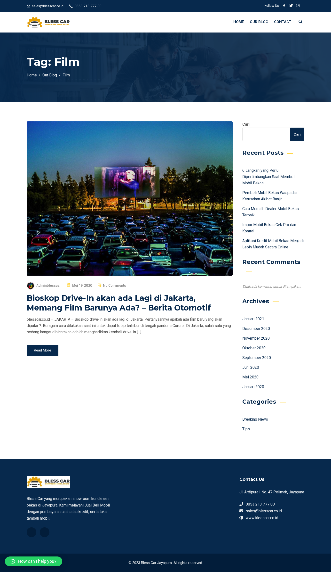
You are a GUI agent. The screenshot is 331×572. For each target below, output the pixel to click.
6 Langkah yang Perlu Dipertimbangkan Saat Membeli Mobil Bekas (268, 176)
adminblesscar (48, 285)
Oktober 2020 (254, 348)
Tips (246, 429)
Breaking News (255, 419)
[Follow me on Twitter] (291, 6)
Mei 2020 (250, 377)
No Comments (114, 285)
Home (238, 22)
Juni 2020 (250, 367)
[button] (33, 561)
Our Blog (259, 22)
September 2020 (256, 357)
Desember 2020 (256, 328)
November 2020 (256, 338)
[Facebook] (31, 532)
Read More (42, 350)
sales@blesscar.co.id (47, 6)
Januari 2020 (253, 386)
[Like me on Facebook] (284, 6)
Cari (246, 124)
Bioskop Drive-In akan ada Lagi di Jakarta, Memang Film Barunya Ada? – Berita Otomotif (119, 302)
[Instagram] (44, 532)
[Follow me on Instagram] (297, 6)
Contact (282, 22)
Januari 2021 (253, 319)
